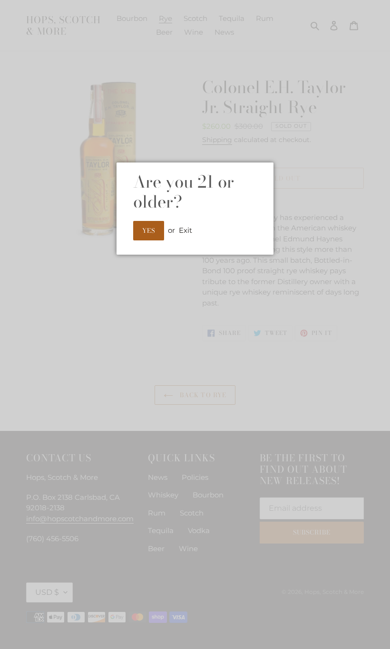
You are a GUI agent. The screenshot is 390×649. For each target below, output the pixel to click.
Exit (185, 230)
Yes (148, 230)
